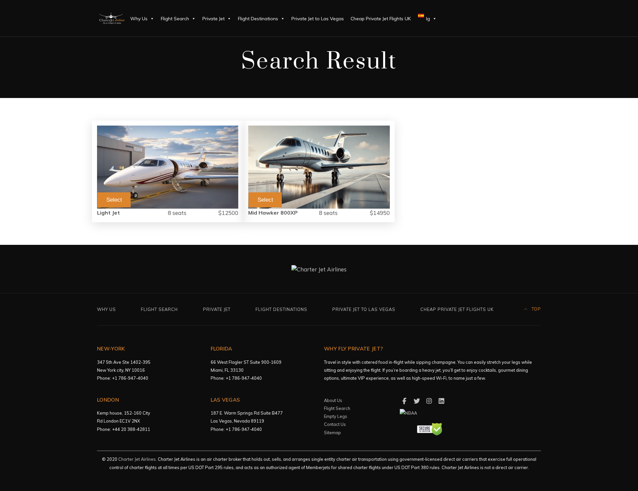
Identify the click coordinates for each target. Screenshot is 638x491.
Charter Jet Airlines (137, 459)
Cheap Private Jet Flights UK (381, 19)
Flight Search (175, 19)
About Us (333, 400)
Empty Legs (335, 416)
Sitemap (332, 432)
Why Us (139, 19)
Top (535, 309)
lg (427, 19)
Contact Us (335, 424)
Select (114, 200)
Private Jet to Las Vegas (317, 19)
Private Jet (213, 19)
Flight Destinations (258, 19)
